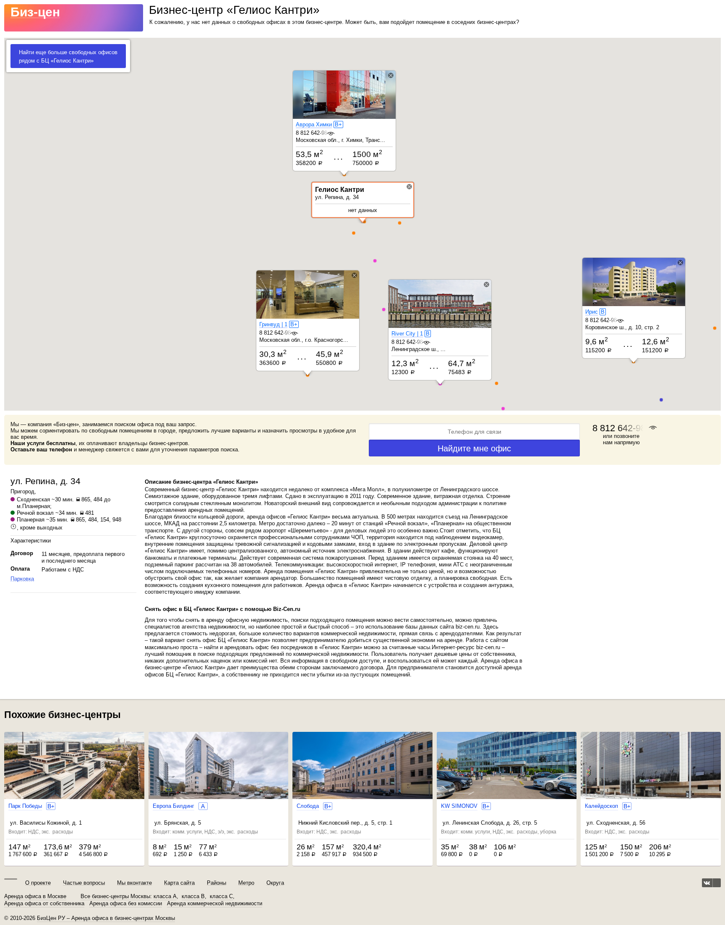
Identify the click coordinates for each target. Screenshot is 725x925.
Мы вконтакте (134, 883)
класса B (193, 896)
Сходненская (33, 499)
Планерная (30, 519)
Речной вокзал (35, 513)
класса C (221, 896)
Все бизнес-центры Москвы (115, 896)
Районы (216, 883)
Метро (246, 883)
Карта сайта (179, 883)
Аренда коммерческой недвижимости (214, 904)
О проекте (38, 883)
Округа (275, 883)
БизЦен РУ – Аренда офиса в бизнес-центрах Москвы (106, 918)
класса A (165, 896)
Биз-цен (35, 12)
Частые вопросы (84, 883)
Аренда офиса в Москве (35, 896)
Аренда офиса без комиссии (125, 904)
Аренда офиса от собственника (44, 904)
